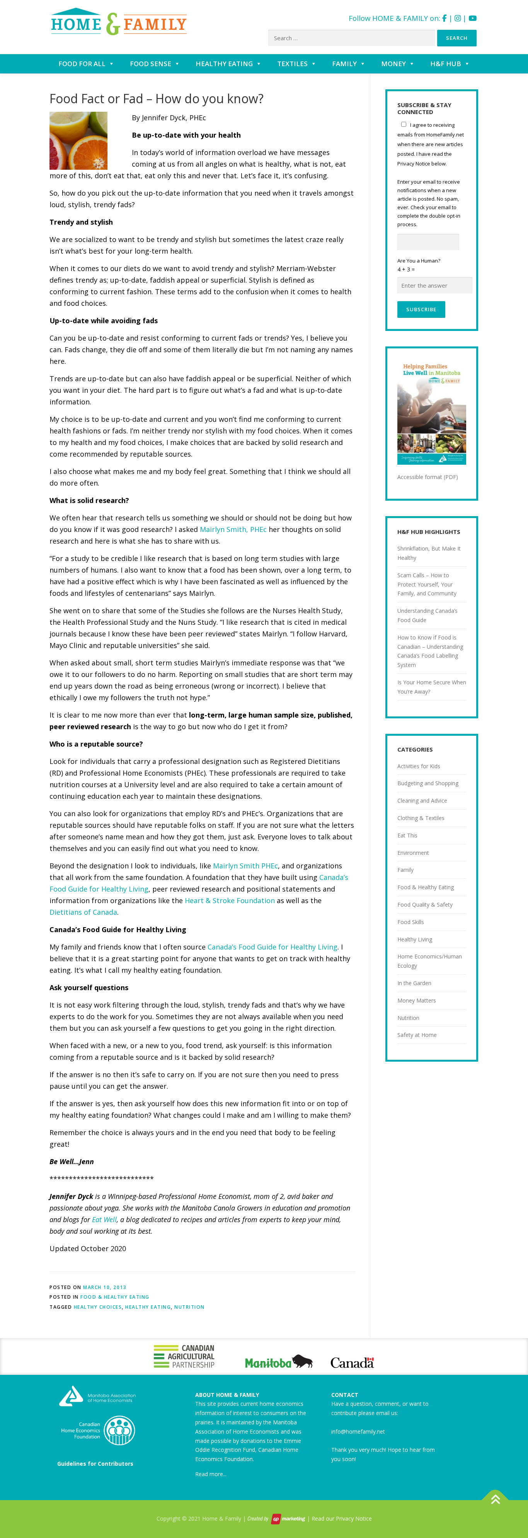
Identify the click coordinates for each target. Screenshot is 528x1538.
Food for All (82, 63)
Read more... (211, 1474)
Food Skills (410, 922)
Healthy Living (414, 939)
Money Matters (416, 1000)
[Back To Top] (495, 1500)
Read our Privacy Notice (342, 1518)
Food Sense (150, 63)
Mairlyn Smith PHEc (245, 865)
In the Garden (414, 983)
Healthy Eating (224, 63)
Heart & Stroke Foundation (230, 900)
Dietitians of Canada (83, 912)
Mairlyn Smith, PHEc (233, 529)
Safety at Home (417, 1034)
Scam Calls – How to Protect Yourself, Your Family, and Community (426, 584)
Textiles (292, 63)
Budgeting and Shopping (427, 783)
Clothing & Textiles (421, 818)
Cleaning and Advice (422, 800)
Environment (413, 852)
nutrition (189, 1307)
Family (344, 63)
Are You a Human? (418, 265)
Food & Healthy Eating (115, 1297)
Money (393, 63)
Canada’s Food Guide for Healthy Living (272, 946)
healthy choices (98, 1307)
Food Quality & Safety (425, 904)
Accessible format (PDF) (427, 477)
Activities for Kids (418, 766)
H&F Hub (445, 63)
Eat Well (104, 1219)
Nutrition (408, 1017)
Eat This (407, 835)
